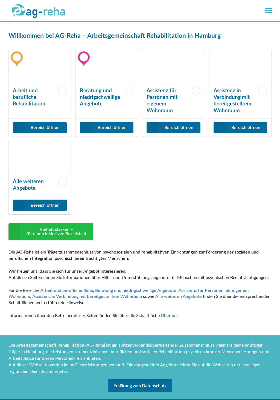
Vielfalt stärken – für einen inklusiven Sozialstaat (56, 231)
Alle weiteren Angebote (178, 296)
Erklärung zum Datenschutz (140, 386)
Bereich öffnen (45, 127)
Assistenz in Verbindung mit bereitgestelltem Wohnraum (87, 296)
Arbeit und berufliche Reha (66, 290)
